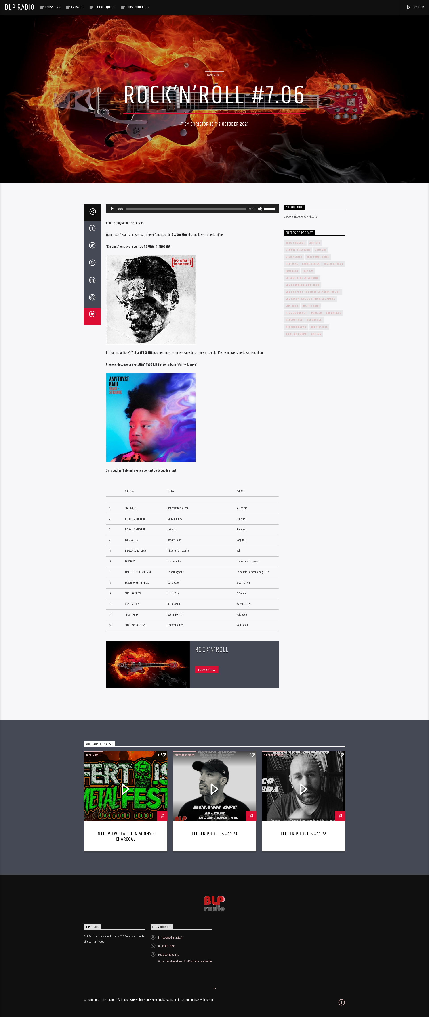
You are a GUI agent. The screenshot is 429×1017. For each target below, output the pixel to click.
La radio (77, 7)
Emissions (52, 7)
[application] (192, 208)
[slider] (270, 208)
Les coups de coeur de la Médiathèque (313, 292)
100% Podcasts (137, 7)
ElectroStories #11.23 (214, 834)
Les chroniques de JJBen (303, 285)
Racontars (333, 313)
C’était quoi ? (105, 7)
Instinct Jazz (333, 264)
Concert (321, 250)
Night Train (310, 306)
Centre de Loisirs (298, 250)
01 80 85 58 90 (166, 946)
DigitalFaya (294, 257)
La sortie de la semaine (302, 278)
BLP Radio (19, 7)
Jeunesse (292, 271)
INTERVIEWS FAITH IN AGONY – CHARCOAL (125, 836)
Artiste (314, 243)
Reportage (314, 320)
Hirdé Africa (311, 264)
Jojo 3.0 (308, 271)
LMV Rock (292, 306)
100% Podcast (295, 243)
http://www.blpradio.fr (170, 937)
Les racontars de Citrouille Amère (310, 299)
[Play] (112, 208)
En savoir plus (206, 670)
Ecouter (418, 7)
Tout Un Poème (296, 334)
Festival (292, 264)
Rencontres (294, 320)
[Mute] (260, 208)
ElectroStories (318, 257)
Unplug (316, 334)
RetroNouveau (296, 327)
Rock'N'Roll (214, 75)
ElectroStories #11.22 (303, 834)
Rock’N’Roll (212, 649)
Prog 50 (316, 313)
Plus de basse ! (296, 313)
